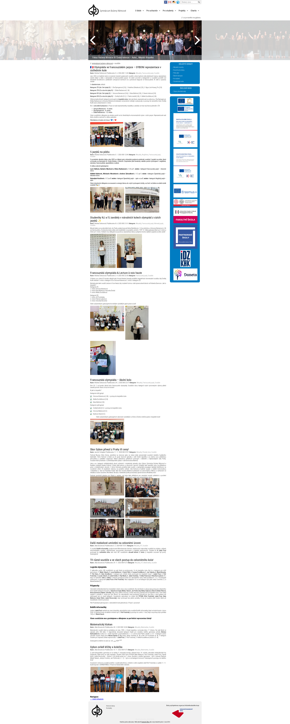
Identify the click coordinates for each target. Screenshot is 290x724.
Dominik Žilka (145, 722)
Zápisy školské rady (179, 91)
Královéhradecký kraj (183, 713)
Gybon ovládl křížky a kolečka (106, 647)
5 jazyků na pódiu (100, 152)
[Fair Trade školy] (185, 147)
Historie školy (110, 706)
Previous (92, 40)
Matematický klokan (101, 624)
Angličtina (145, 155)
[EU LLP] (185, 111)
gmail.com (169, 2)
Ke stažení (176, 78)
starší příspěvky (97, 699)
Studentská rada (178, 81)
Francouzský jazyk (147, 73)
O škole (138, 10)
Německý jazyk (158, 223)
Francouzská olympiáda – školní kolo (110, 380)
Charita (193, 10)
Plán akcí (176, 73)
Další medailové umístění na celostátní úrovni (115, 543)
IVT (141, 546)
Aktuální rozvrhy (178, 67)
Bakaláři (177, 2)
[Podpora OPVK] (185, 104)
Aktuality (138, 73)
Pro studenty (168, 10)
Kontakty (109, 708)
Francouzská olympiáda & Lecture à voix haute (116, 272)
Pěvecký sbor (147, 452)
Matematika (147, 563)
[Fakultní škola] (185, 206)
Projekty (182, 10)
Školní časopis (178, 76)
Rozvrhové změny (178, 70)
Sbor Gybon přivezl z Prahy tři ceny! (109, 449)
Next (197, 40)
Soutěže (156, 73)
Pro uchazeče (152, 10)
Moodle (173, 2)
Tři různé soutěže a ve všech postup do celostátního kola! (121, 560)
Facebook (165, 2)
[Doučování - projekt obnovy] (185, 182)
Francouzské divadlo (101, 57)
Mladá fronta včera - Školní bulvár (145, 719)
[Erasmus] (185, 197)
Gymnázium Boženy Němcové (113, 10)
